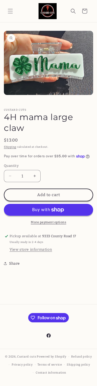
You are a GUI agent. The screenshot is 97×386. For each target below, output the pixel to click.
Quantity (11, 166)
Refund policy (81, 356)
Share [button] (14, 263)
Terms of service (50, 364)
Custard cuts (27, 356)
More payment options (48, 222)
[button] (10, 11)
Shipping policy (78, 364)
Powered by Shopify (51, 356)
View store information (31, 249)
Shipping (10, 147)
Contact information (51, 372)
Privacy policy (22, 364)
